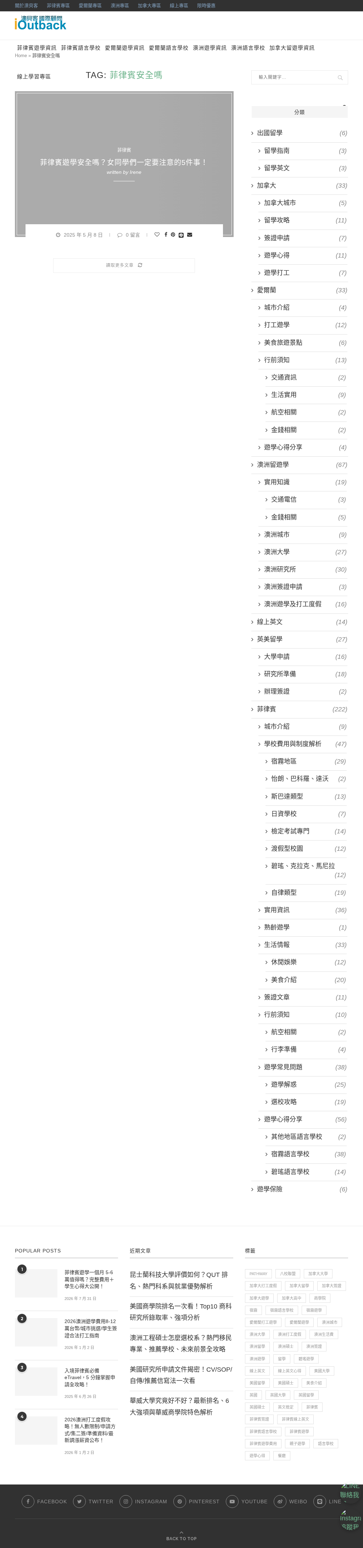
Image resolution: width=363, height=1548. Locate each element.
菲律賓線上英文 (295, 1419)
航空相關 (308, 412)
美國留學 (257, 1383)
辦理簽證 (305, 691)
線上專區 (179, 5)
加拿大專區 (149, 5)
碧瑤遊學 (306, 1359)
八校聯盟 (288, 1274)
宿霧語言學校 (308, 1154)
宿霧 (253, 1310)
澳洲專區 (120, 5)
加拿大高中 (291, 1298)
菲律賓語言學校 (81, 48)
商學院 (320, 1298)
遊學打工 (305, 272)
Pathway (258, 1274)
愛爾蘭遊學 (299, 1322)
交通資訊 (308, 377)
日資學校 (308, 813)
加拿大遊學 (259, 1298)
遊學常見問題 (305, 1067)
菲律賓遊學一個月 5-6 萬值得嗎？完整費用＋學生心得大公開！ (89, 1279)
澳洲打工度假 (289, 1334)
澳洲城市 (305, 534)
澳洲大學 (305, 552)
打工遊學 (305, 325)
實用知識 (305, 482)
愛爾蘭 (302, 290)
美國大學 (322, 1371)
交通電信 (308, 499)
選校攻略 (308, 1102)
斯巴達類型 (308, 796)
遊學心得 (305, 255)
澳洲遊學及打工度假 (305, 604)
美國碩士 (286, 1383)
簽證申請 (305, 238)
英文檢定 (286, 1407)
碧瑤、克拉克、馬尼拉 (308, 867)
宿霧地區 (308, 761)
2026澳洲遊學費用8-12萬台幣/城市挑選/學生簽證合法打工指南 (91, 1328)
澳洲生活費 (324, 1334)
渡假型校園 (308, 848)
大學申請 (305, 656)
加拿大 (302, 185)
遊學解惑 (308, 1084)
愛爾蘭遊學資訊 (125, 48)
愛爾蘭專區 (90, 5)
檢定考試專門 (308, 831)
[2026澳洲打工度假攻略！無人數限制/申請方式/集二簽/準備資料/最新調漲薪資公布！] (36, 1430)
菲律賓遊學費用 (263, 1444)
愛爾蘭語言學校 (169, 48)
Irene (135, 172)
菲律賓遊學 (299, 1431)
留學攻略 (305, 220)
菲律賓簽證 (259, 1419)
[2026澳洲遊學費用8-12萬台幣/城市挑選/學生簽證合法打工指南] (36, 1332)
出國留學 (302, 133)
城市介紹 (305, 307)
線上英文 (302, 622)
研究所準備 (305, 674)
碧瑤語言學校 (308, 1171)
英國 (253, 1395)
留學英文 (305, 168)
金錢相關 (308, 430)
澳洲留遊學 (302, 464)
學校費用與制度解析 (305, 744)
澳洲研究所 (305, 569)
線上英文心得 (289, 1371)
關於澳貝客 (26, 5)
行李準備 (308, 1049)
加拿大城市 (305, 202)
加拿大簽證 (331, 1286)
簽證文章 (305, 997)
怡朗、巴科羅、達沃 (308, 778)
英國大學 (278, 1395)
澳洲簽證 (314, 1346)
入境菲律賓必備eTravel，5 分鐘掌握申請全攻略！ (90, 1377)
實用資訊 (305, 910)
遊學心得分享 (305, 447)
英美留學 (302, 639)
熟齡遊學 (305, 927)
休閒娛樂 (308, 962)
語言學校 (326, 1444)
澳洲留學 (257, 1346)
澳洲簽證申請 (305, 586)
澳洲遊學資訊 (210, 48)
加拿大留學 (299, 1286)
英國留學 (306, 1395)
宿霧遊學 (314, 1310)
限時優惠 (206, 5)
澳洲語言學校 (248, 48)
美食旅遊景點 (305, 342)
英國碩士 (257, 1407)
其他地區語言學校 (308, 1136)
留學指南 (305, 150)
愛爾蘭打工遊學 (263, 1322)
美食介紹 (308, 980)
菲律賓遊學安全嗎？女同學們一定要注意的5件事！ (124, 162)
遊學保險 (302, 1189)
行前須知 (305, 360)
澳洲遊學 (257, 1359)
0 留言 (133, 235)
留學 (282, 1359)
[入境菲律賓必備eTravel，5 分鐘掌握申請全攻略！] (36, 1381)
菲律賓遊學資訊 (37, 48)
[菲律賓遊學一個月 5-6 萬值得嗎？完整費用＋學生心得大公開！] (36, 1283)
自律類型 (308, 892)
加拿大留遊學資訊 (292, 48)
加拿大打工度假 (263, 1286)
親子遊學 (297, 1444)
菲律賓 (124, 150)
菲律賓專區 (58, 5)
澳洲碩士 (286, 1346)
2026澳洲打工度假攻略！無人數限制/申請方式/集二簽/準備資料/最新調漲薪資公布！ (90, 1430)
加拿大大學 (318, 1274)
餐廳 (282, 1456)
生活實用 (308, 394)
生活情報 (305, 944)
